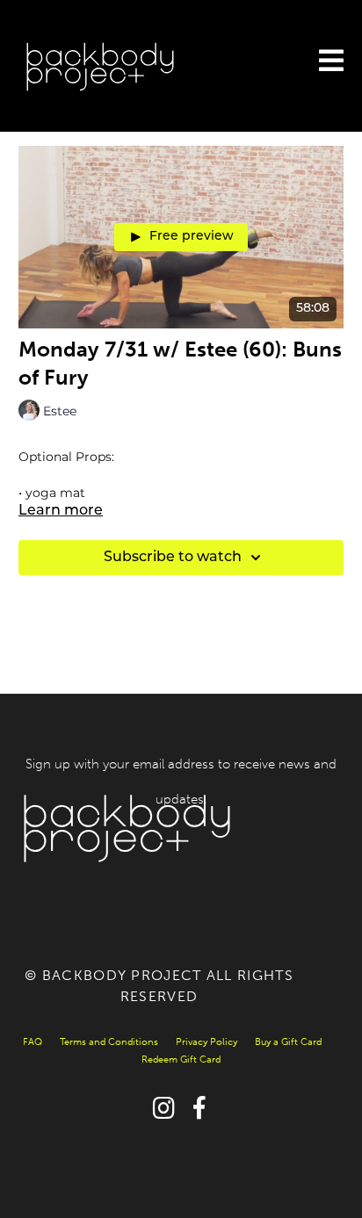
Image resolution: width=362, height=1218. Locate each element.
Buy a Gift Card (288, 1042)
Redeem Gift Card (181, 1059)
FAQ (32, 1042)
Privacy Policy (206, 1042)
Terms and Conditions (109, 1042)
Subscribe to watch (173, 558)
